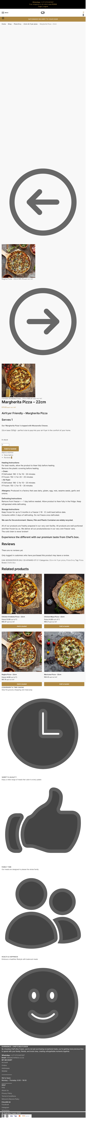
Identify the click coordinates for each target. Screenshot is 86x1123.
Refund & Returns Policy (10, 1099)
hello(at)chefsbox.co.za (15, 1058)
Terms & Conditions (9, 1096)
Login (40, 6)
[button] (83, 13)
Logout (45, 6)
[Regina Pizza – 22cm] (22, 652)
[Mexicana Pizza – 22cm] (64, 652)
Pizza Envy (17, 24)
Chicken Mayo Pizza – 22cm (54, 617)
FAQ (3, 1087)
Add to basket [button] (22, 626)
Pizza (81, 560)
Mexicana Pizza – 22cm (52, 674)
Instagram (5, 1107)
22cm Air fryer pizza (30, 24)
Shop (10, 24)
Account (5, 1062)
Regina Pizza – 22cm (9, 674)
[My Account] (3, 19)
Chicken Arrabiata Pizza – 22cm (13, 617)
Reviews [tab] (8, 457)
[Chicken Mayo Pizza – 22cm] (64, 594)
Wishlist (4, 1071)
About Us (5, 1090)
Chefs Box (11, 563)
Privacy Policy (7, 1093)
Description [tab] (8, 455)
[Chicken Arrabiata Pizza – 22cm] (22, 594)
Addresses (6, 1068)
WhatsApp (6, 1110)
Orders (4, 1065)
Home (4, 24)
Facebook (5, 1104)
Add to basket (10, 449)
